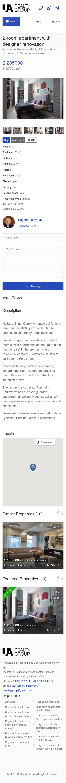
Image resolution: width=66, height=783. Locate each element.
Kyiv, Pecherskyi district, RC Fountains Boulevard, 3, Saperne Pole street (29, 51)
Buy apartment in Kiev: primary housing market (18, 714)
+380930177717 (29, 225)
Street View (46, 442)
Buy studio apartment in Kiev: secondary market (18, 735)
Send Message (33, 286)
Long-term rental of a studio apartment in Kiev (49, 717)
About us (10, 701)
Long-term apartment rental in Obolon (47, 738)
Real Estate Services (47, 701)
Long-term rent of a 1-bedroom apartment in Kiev (48, 727)
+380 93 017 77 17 (21, 681)
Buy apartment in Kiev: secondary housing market (17, 724)
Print (5, 297)
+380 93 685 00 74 (43, 681)
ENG (54, 21)
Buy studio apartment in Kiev (18, 743)
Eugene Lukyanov (30, 219)
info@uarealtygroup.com (23, 685)
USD (38, 21)
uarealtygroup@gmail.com (17, 690)
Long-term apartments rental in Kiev (48, 708)
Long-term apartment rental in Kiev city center (49, 746)
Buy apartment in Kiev (17, 707)
